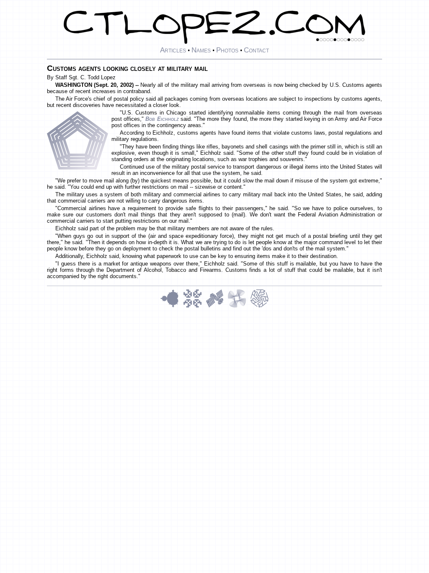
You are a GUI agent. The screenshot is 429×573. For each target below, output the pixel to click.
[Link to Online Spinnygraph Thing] (238, 306)
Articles (173, 50)
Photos (227, 50)
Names (201, 50)
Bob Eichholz (161, 119)
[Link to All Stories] (216, 306)
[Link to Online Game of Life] (194, 306)
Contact (256, 50)
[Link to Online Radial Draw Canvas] (259, 306)
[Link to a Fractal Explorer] (171, 306)
